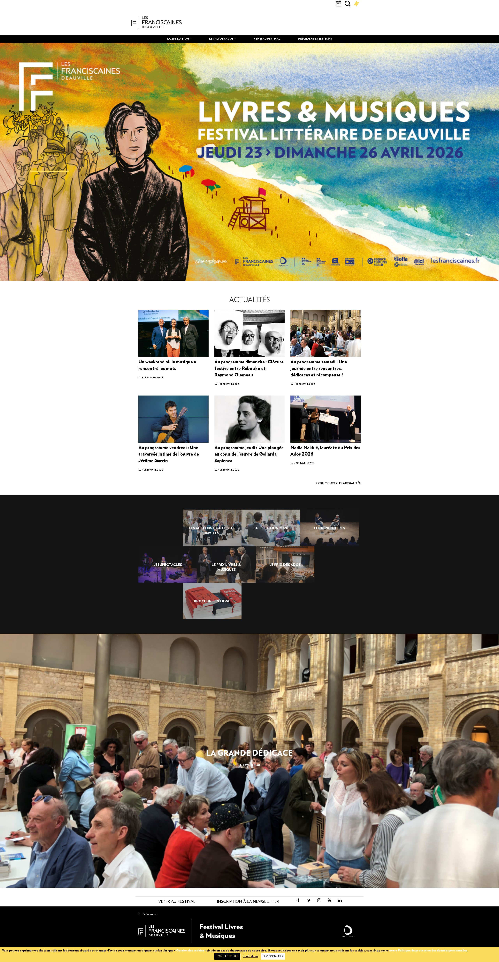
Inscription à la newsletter (248, 901)
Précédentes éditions (315, 38)
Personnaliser (273, 956)
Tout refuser (250, 956)
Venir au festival (267, 38)
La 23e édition (178, 38)
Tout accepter (227, 956)
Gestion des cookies (190, 950)
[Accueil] (156, 22)
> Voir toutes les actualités (338, 483)
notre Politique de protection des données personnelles (428, 950)
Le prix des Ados (221, 38)
